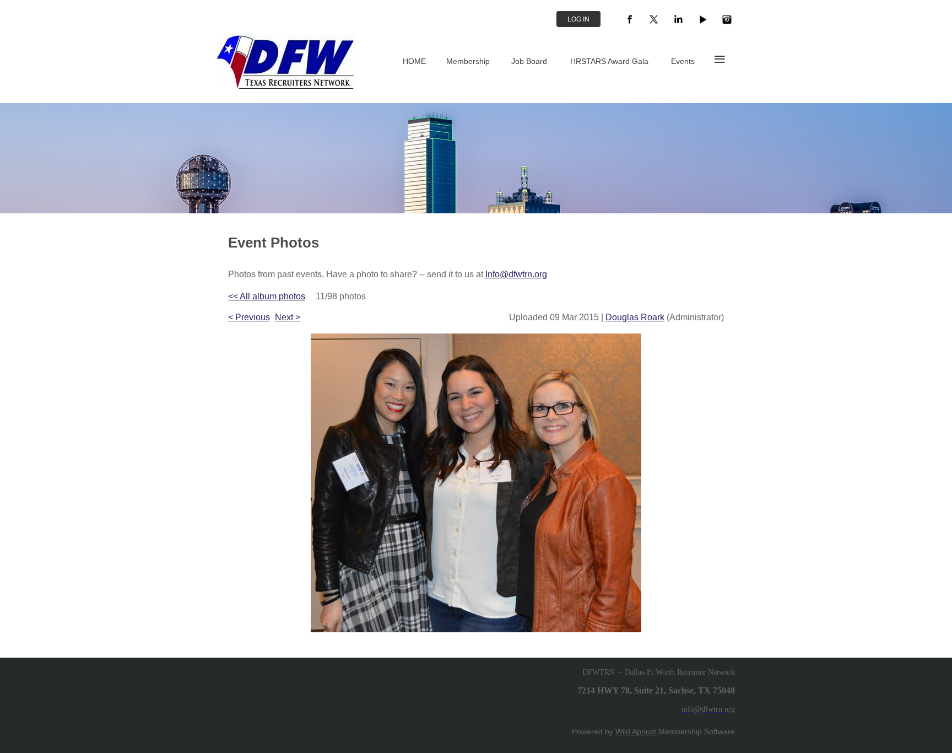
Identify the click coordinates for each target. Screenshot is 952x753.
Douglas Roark (634, 317)
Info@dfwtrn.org (516, 274)
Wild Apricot (635, 731)
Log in (578, 19)
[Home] (286, 85)
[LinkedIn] (678, 19)
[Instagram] (726, 19)
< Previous (249, 317)
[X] (654, 19)
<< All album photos (266, 296)
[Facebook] (629, 19)
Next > (287, 317)
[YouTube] (702, 19)
